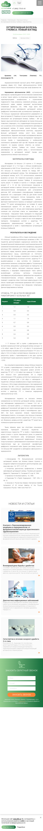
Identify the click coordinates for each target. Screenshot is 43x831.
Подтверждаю (8, 827)
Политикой (22, 701)
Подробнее (21, 827)
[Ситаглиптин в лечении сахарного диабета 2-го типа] (21, 628)
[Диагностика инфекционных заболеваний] (21, 589)
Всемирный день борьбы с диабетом (18, 566)
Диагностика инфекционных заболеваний (20, 600)
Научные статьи (24, 38)
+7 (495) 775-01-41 (19, 9)
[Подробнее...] (21, 541)
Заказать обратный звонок (22, 13)
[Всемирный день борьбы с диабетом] (21, 555)
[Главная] (6, 5)
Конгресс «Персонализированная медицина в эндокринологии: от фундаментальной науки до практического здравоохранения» (21, 528)
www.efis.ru (17, 819)
